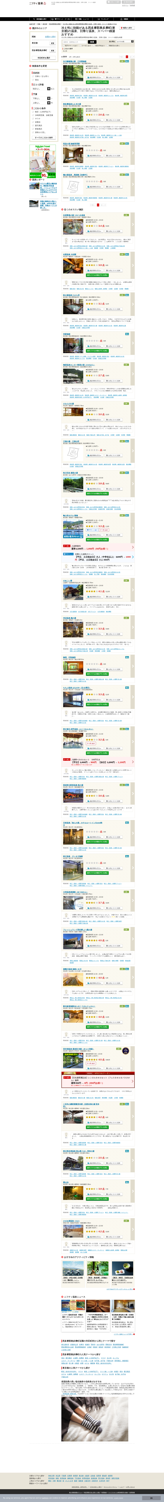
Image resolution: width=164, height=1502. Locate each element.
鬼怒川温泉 (115, 1478)
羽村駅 (122, 960)
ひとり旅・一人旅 (87, 1361)
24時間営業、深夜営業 (44, 115)
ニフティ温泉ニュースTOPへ (123, 1334)
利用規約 (104, 1492)
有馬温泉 (63, 1478)
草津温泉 (51, 1478)
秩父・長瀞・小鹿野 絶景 (114, 921)
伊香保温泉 (86, 1478)
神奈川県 (51, 1476)
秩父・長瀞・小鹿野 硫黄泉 (78, 883)
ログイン (125, 5)
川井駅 (111, 289)
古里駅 (90, 97)
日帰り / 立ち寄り (42, 76)
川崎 (54, 1481)
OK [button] (151, 1498)
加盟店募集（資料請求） (80, 1487)
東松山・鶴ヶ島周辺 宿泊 (77, 998)
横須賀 (59, 1481)
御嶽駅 (96, 248)
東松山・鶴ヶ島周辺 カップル (78, 1000)
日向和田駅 (117, 509)
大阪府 (87, 1476)
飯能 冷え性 (80, 289)
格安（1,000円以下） (92, 1358)
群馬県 (75, 1476)
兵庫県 (69, 1476)
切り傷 (71, 1363)
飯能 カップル (89, 289)
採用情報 (132, 1492)
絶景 (81, 1363)
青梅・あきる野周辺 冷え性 (97, 246)
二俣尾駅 (113, 248)
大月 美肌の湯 (82, 611)
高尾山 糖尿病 (74, 960)
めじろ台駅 (83, 1252)
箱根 (57, 1478)
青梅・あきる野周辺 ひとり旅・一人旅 (81, 248)
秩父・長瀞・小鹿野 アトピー (114, 776)
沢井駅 (102, 248)
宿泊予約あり (100, 46)
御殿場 (80, 1481)
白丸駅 (78, 97)
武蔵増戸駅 (101, 509)
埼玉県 (58, 1476)
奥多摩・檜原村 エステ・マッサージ (96, 395)
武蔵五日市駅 (86, 327)
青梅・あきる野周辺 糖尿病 (94, 507)
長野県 (98, 1476)
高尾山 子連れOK (105, 960)
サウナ (103, 1358)
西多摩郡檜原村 (80, 1347)
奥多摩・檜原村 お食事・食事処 (117, 395)
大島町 (89, 1347)
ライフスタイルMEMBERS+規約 (118, 1492)
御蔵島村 (125, 1347)
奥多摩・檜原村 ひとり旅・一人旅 (111, 135)
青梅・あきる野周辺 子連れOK (116, 246)
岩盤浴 (37, 122)
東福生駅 (128, 960)
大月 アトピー (92, 611)
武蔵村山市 (74, 1344)
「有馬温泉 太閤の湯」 (69, 1394)
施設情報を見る (95, 77)
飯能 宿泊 (72, 289)
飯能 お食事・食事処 (101, 289)
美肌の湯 (64, 1363)
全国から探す (50, 37)
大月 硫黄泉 (73, 611)
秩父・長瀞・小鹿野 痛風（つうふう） (81, 885)
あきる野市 (100, 1344)
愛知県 (104, 1476)
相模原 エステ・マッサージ (96, 1250)
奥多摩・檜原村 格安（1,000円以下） (81, 397)
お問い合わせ (130, 1487)
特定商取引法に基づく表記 (92, 1492)
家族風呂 (38, 129)
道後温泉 (94, 1478)
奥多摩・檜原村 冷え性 (90, 95)
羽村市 (93, 1344)
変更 (52, 43)
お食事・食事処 (78, 1358)
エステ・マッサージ (68, 1361)
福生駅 (72, 962)
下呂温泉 (78, 1478)
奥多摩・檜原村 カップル (106, 95)
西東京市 (109, 1344)
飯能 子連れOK (90, 435)
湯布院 (108, 1478)
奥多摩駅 (72, 97)
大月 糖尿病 (101, 611)
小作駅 (103, 651)
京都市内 (95, 1481)
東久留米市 (65, 1344)
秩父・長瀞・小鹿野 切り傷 (113, 679)
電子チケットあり (71, 46)
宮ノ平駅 (97, 574)
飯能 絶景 (98, 1098)
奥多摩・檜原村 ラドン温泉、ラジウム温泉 (82, 356)
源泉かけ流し (40, 132)
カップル (116, 1358)
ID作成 (132, 5)
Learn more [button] (118, 1498)
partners (45, 1498)
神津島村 (107, 1347)
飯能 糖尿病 (73, 435)
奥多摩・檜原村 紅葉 (120, 325)
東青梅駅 (103, 574)
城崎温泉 (70, 1478)
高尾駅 (72, 1252)
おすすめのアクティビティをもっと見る (120, 1289)
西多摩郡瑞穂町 (118, 1344)
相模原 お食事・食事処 (112, 1250)
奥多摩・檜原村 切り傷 (105, 198)
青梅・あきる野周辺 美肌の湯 (78, 246)
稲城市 (87, 1344)
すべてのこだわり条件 (44, 138)
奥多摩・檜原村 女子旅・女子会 (79, 137)
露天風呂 (69, 1358)
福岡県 (110, 1476)
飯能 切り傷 (81, 1098)
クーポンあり (86, 46)
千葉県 (63, 1476)
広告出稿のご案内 (96, 1487)
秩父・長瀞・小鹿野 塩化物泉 (78, 720)
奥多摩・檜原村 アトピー (106, 166)
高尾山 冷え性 (83, 960)
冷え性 (109, 1358)
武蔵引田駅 (109, 509)
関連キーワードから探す (38, 1483)
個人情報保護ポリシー (76, 1492)
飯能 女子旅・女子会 (103, 435)
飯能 (75, 1481)
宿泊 (62, 1358)
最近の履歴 (128, 2)
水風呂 (77, 1363)
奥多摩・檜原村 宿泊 (76, 95)
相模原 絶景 (82, 1250)
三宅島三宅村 (116, 1347)
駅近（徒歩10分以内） (104, 1363)
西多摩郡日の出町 (67, 1347)
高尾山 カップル (94, 960)
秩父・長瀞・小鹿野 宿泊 (77, 679)
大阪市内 (87, 1481)
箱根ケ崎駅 (115, 960)
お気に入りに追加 (114, 77)
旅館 (78, 1361)
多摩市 (81, 1344)
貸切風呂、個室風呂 (121, 1361)
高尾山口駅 (124, 1250)
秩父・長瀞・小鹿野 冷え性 (78, 681)
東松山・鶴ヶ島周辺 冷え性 (113, 998)
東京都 (81, 1476)
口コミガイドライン (110, 1487)
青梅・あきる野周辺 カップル (78, 509)
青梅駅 (91, 574)
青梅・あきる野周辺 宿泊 (77, 507)
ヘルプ (121, 1487)
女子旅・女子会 (99, 1361)
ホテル (87, 1363)
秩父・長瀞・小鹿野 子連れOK (79, 923)
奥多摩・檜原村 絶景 (121, 95)
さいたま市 (69, 1481)
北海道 (92, 1476)
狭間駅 (77, 1252)
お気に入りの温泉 (114, 2)
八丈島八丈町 (66, 1350)
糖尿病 (92, 1363)
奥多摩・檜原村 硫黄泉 (76, 166)
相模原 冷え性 (74, 1250)
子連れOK (109, 1361)
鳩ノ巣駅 (84, 97)
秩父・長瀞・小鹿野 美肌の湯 (95, 679)
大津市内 (102, 1481)
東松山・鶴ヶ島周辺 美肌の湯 (95, 998)
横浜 (49, 1481)
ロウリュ (105, 1374)
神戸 (107, 1481)
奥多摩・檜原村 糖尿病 (122, 166)
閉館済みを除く (114, 46)
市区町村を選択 (44, 58)
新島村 (101, 1347)
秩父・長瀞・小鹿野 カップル (78, 1042)
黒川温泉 (101, 1478)
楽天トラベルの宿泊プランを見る (97, 82)
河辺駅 (91, 651)
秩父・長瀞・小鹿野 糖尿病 (78, 778)
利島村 (95, 1347)
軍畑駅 (107, 248)
